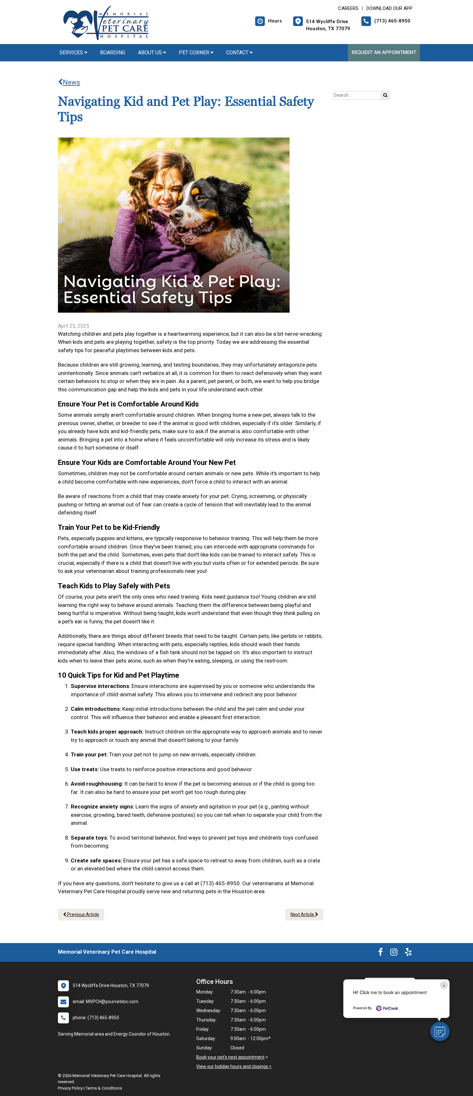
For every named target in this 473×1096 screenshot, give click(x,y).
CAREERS (348, 8)
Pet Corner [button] (194, 52)
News (71, 82)
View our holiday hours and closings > (234, 1066)
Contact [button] (238, 52)
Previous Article (82, 914)
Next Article (303, 914)
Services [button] (72, 52)
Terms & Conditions (104, 1088)
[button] (440, 1031)
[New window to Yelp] (408, 953)
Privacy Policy (70, 1088)
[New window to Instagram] (394, 953)
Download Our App (389, 8)
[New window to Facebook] (380, 953)
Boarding (112, 52)
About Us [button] (150, 52)
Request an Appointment (384, 52)
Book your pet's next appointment (230, 1057)
